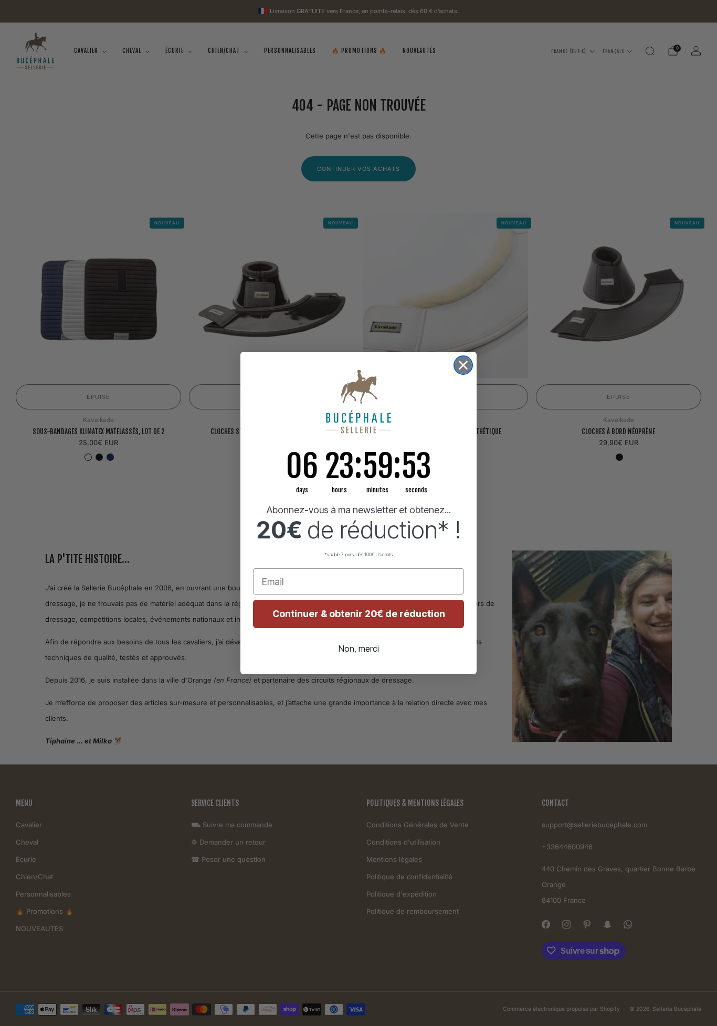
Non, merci (359, 648)
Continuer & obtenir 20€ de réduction (358, 613)
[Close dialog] (463, 365)
